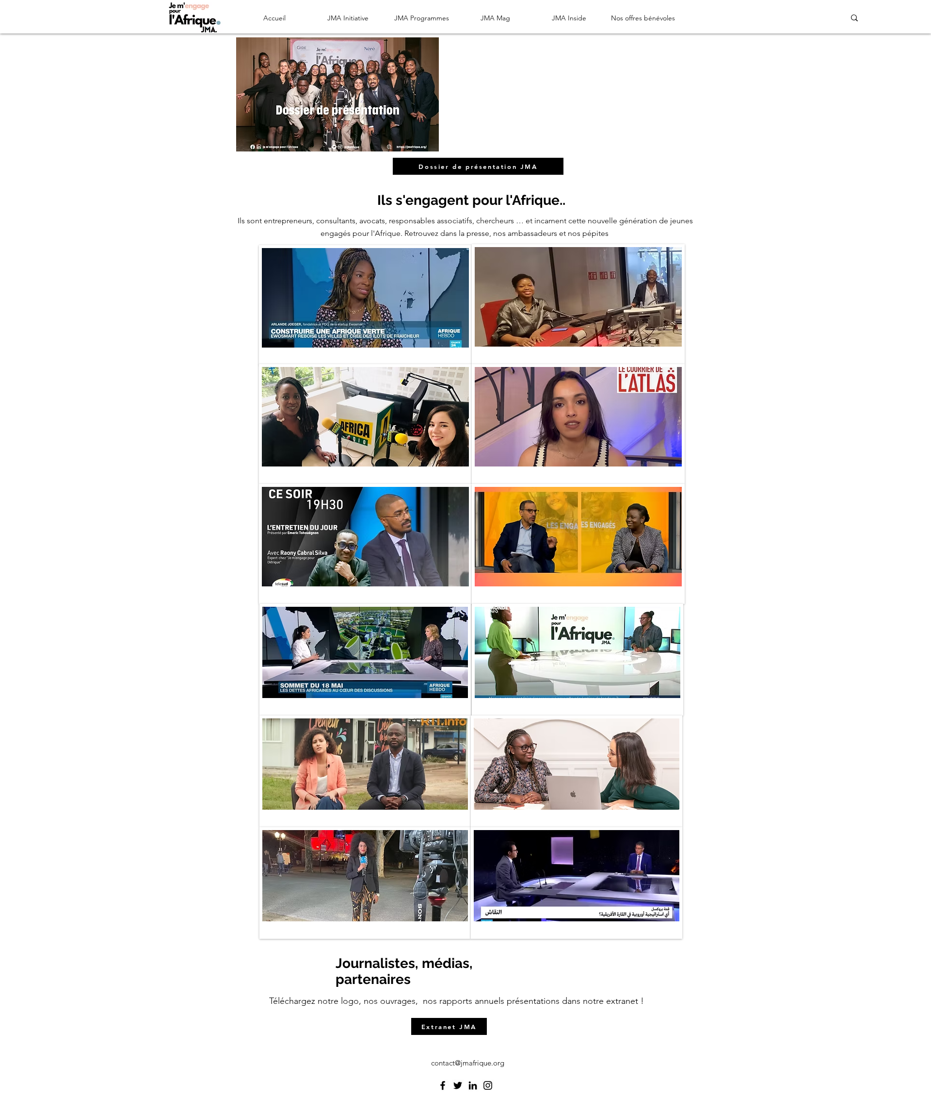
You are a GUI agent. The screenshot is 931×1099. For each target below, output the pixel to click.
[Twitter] (458, 1085)
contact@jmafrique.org (467, 1062)
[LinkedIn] (473, 1085)
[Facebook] (443, 1085)
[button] (348, 18)
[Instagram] (488, 1085)
